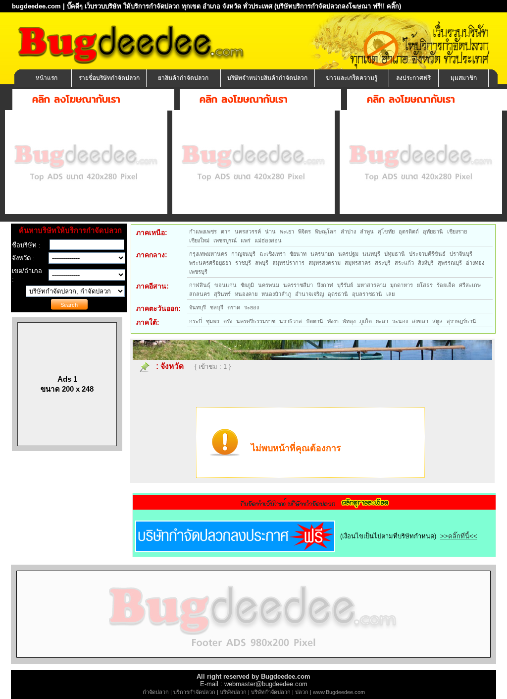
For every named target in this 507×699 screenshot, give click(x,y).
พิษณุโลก (326, 231)
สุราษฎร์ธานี (461, 321)
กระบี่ (195, 321)
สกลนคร (199, 294)
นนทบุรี (371, 254)
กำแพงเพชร (203, 231)
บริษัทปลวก (233, 692)
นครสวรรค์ (248, 231)
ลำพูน (367, 231)
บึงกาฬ (325, 285)
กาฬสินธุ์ (199, 285)
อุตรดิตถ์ (409, 231)
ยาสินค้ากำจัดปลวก (183, 77)
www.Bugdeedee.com (339, 692)
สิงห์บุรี (426, 263)
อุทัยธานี (433, 231)
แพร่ (246, 240)
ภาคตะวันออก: (158, 308)
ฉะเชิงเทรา (272, 254)
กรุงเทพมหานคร (208, 254)
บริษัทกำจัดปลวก (271, 692)
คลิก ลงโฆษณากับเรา (76, 99)
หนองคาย (246, 294)
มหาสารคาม (371, 285)
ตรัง (227, 321)
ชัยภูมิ (247, 285)
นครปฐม (348, 254)
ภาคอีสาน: (152, 286)
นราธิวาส (290, 321)
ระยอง (251, 307)
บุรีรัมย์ (345, 285)
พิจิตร (304, 231)
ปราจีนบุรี (461, 254)
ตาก (226, 231)
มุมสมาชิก (464, 77)
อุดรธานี (338, 294)
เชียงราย (457, 231)
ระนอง (400, 321)
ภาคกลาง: (151, 255)
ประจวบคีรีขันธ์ (427, 254)
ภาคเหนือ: (151, 232)
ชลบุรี (216, 307)
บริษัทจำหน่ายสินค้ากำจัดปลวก (267, 77)
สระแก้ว (404, 263)
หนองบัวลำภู (276, 294)
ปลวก (301, 692)
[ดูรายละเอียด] (314, 506)
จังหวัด (172, 366)
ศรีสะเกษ (470, 285)
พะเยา (287, 231)
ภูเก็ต (365, 321)
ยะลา (382, 321)
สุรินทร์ (222, 294)
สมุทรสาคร (358, 263)
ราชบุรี (243, 263)
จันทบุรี (197, 307)
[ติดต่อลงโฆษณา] (253, 661)
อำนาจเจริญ (309, 294)
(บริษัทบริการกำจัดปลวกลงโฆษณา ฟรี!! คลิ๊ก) (337, 6)
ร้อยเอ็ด (446, 285)
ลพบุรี (261, 263)
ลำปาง (348, 231)
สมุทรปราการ (288, 263)
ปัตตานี (314, 321)
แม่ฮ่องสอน (268, 240)
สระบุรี (383, 263)
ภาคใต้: (147, 322)
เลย (390, 294)
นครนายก (322, 254)
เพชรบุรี (198, 272)
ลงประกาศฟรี (413, 77)
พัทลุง (349, 321)
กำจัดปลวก (156, 692)
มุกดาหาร (401, 285)
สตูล (437, 321)
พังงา (333, 321)
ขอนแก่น (225, 285)
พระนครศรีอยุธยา (210, 263)
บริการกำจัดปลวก (194, 692)
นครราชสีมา (298, 285)
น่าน (270, 231)
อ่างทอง (475, 263)
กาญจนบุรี (243, 254)
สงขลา (420, 321)
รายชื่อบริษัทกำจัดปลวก (109, 77)
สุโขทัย (386, 231)
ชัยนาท (298, 254)
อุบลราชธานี (367, 294)
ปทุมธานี (394, 254)
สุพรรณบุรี (450, 263)
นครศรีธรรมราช (255, 321)
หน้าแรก (46, 77)
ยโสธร (425, 285)
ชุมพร (212, 321)
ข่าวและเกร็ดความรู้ (351, 77)
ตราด (233, 307)
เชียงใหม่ (199, 240)
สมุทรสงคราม (324, 263)
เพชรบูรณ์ (225, 240)
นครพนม (268, 285)
